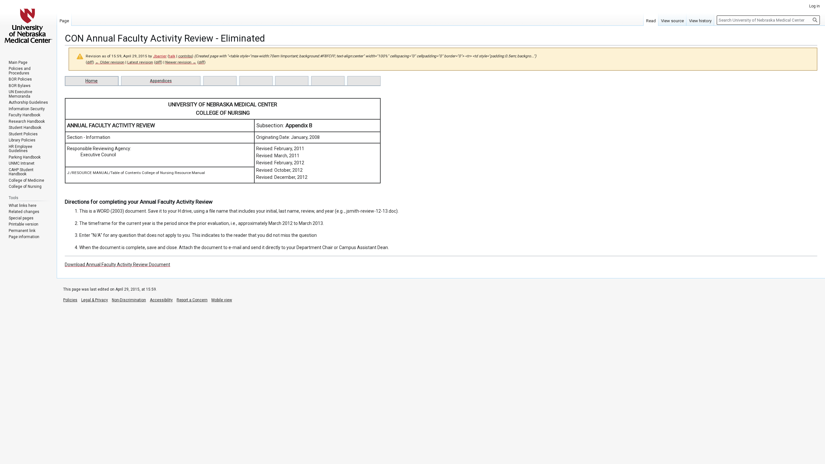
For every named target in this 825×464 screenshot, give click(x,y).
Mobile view (221, 300)
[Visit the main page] (28, 26)
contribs (185, 56)
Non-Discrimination (129, 300)
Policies (70, 300)
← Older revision (109, 62)
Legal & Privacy (94, 300)
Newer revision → (180, 62)
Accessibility (161, 300)
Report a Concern (192, 300)
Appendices (161, 80)
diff (90, 62)
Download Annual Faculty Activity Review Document (117, 264)
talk (172, 56)
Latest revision (140, 62)
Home (91, 80)
